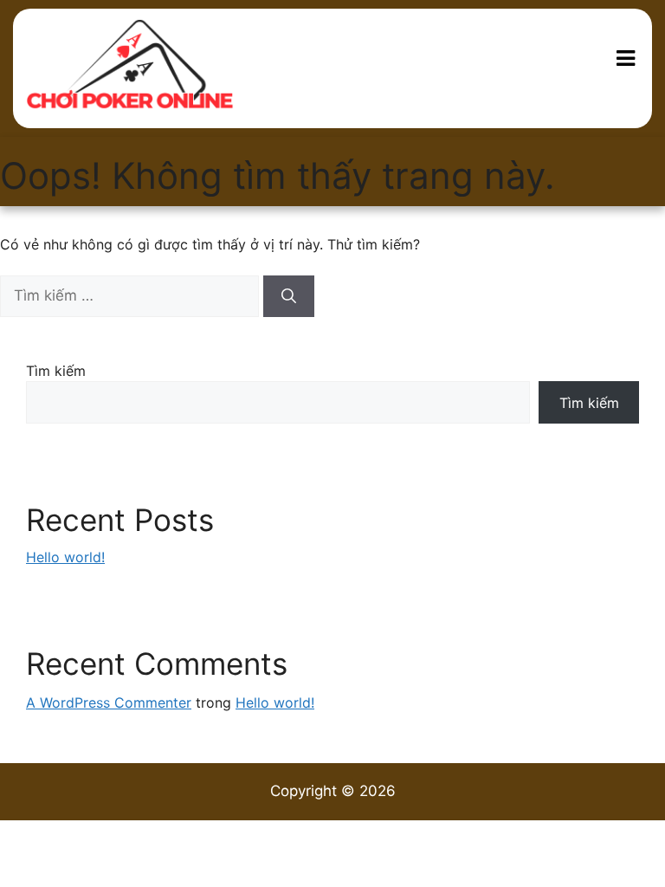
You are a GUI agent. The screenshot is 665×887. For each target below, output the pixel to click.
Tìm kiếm (56, 370)
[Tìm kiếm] (288, 296)
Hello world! (65, 557)
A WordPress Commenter (108, 702)
